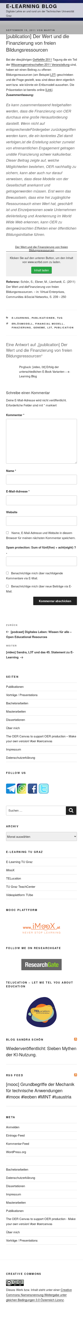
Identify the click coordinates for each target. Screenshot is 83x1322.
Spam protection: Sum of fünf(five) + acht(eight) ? (41, 547)
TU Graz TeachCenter (20, 886)
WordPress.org (16, 1152)
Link (49, 89)
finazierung (21, 327)
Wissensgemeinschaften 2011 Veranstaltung (40, 64)
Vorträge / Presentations (22, 695)
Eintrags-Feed (15, 1135)
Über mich (13, 728)
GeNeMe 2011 (42, 59)
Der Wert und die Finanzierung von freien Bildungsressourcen (41, 248)
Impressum (13, 749)
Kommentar (15, 415)
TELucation (13, 878)
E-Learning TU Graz (19, 862)
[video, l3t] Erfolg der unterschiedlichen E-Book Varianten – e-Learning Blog (44, 371)
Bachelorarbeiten (17, 703)
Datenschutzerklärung (20, 757)
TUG (60, 317)
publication (64, 327)
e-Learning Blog (31, 6)
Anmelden (12, 1127)
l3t (49, 327)
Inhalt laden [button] (41, 270)
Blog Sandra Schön (24, 1039)
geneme (39, 327)
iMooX (10, 870)
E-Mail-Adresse (18, 491)
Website (11, 512)
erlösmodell (22, 323)
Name (11, 470)
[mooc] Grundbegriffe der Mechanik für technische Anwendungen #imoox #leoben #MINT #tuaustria (40, 1090)
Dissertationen (15, 719)
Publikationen (43, 317)
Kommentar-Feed (17, 1143)
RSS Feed (14, 1075)
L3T (52, 74)
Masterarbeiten (16, 711)
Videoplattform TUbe (19, 895)
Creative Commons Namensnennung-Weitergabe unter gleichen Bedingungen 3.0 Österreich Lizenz (39, 1295)
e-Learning (21, 317)
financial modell (49, 323)
